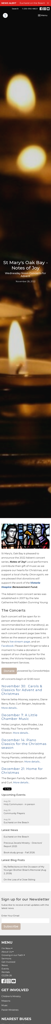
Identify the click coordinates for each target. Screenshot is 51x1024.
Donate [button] (9, 671)
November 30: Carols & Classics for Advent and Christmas (21, 690)
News (5, 965)
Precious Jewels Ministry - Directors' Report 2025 (23, 844)
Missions (5, 1000)
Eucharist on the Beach (32, 3)
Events (5, 968)
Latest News (9, 830)
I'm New (6, 948)
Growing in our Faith (13, 955)
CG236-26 (7, 975)
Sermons (6, 958)
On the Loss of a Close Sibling (19, 879)
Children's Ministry (11, 996)
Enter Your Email (10, 915)
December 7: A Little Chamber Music (19, 717)
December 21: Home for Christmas (22, 771)
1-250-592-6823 (30, 8)
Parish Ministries (9, 1009)
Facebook (7, 645)
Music (4, 1005)
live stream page (20, 641)
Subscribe (11, 926)
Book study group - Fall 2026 (19, 852)
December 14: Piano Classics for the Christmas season (23, 744)
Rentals (6, 972)
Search (15, 8)
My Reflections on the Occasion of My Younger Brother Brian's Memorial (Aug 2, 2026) (25, 870)
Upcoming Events (13, 794)
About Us (7, 951)
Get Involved (8, 962)
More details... (9, 707)
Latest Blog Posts (13, 860)
